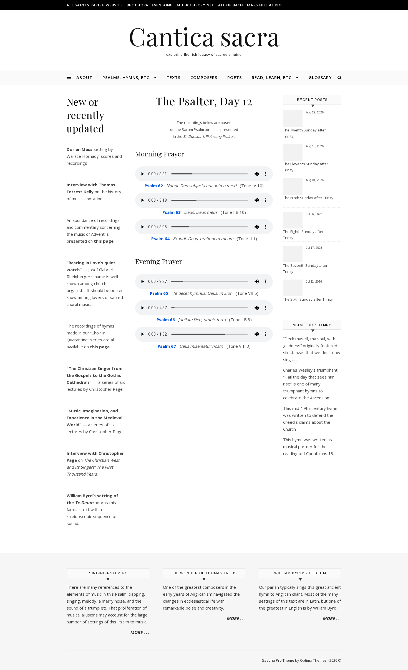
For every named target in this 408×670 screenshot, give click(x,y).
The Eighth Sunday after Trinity (303, 234)
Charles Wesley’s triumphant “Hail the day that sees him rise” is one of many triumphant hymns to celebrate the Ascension (310, 383)
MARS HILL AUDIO (264, 4)
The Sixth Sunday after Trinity (308, 299)
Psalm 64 (160, 238)
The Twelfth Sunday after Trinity (304, 133)
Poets (234, 77)
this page (100, 346)
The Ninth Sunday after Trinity (308, 197)
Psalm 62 (154, 185)
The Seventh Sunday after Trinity (305, 268)
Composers (203, 77)
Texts (173, 77)
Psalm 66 (166, 319)
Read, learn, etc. (272, 77)
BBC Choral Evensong (150, 4)
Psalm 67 (167, 346)
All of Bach (230, 4)
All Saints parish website (95, 4)
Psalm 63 (171, 212)
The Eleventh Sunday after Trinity (305, 166)
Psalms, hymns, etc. (126, 77)
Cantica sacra (204, 36)
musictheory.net (195, 4)
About (84, 77)
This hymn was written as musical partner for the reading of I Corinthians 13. (308, 446)
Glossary (320, 77)
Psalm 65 (159, 293)
